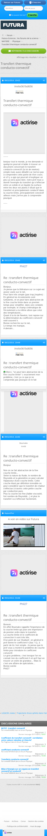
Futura (6, 821)
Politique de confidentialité (17, 826)
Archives (15, 821)
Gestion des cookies (36, 821)
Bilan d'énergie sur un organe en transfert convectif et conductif (20, 770)
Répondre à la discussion (23, 51)
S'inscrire (35, 2)
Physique (16, 41)
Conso (23, 821)
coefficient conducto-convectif (15, 749)
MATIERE (5, 41)
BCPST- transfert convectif (13, 728)
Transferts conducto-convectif (14, 759)
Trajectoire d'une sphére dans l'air (32, 713)
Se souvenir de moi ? (18, 15)
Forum (9, 35)
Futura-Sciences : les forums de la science (20, 38)
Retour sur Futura (12, 2)
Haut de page (35, 826)
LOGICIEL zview (8, 713)
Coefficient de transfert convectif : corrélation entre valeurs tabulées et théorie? (22, 739)
